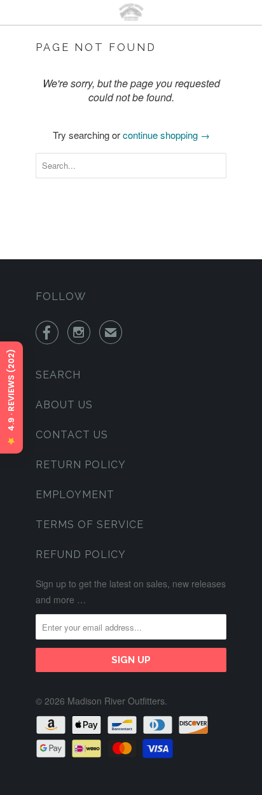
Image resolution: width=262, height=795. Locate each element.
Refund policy (81, 554)
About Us (64, 405)
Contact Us (72, 435)
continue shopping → (166, 134)
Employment (75, 495)
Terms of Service (90, 525)
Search (58, 375)
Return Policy (81, 465)
